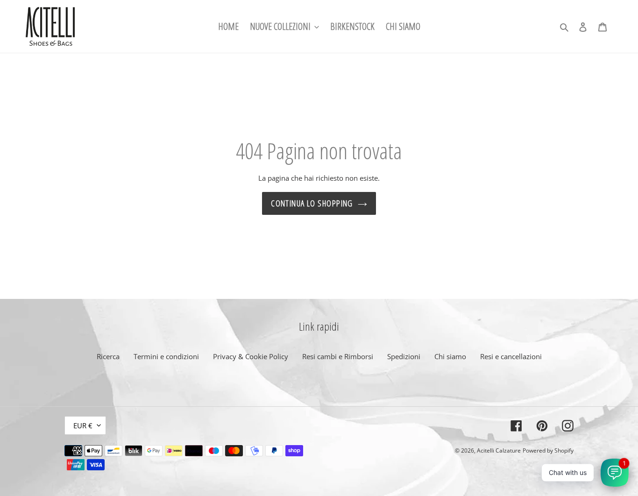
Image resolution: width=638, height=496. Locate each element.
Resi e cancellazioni (511, 356)
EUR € (82, 425)
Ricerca (108, 356)
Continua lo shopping (312, 203)
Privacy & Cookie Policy (250, 356)
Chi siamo (450, 356)
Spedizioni (403, 356)
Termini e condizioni (166, 356)
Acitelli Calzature (499, 450)
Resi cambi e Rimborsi (337, 356)
